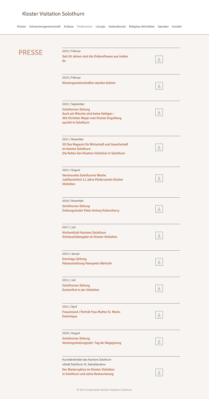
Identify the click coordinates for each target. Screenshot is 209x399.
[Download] (159, 59)
